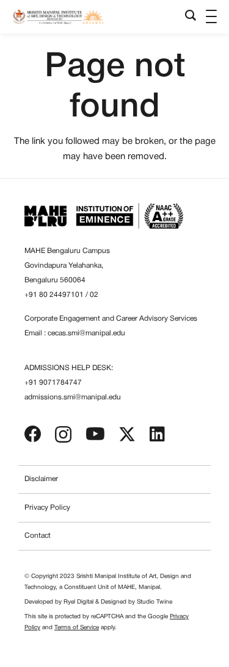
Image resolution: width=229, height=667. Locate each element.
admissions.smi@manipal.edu (72, 397)
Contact (37, 535)
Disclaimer (41, 479)
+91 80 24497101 (54, 294)
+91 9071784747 (53, 382)
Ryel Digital (78, 602)
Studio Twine (154, 602)
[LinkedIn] (157, 434)
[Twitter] (127, 434)
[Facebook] (33, 434)
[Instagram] (63, 435)
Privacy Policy (47, 507)
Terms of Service (76, 627)
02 (94, 294)
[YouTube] (95, 434)
